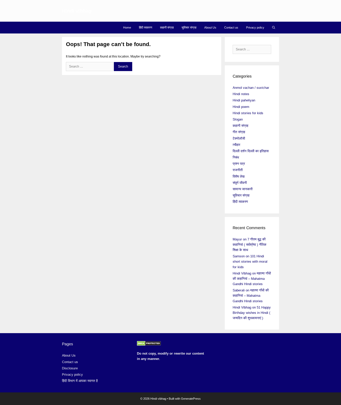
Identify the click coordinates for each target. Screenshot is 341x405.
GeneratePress (191, 398)
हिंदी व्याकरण (145, 27)
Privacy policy (255, 27)
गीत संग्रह (239, 132)
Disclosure (70, 368)
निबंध (236, 157)
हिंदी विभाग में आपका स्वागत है (80, 381)
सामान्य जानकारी (243, 189)
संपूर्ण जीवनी (240, 183)
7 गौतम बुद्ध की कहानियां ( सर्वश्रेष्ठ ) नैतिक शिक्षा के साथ (249, 244)
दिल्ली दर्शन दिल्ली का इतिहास (251, 151)
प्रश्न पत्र (239, 164)
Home (127, 27)
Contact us (231, 27)
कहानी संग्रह (167, 27)
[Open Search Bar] (273, 27)
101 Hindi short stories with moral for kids (250, 261)
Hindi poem (241, 107)
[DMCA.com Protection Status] (149, 345)
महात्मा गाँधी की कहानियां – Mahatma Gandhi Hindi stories (252, 279)
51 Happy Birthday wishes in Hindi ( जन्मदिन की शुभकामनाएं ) (252, 313)
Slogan (238, 119)
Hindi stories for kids (248, 113)
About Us (210, 27)
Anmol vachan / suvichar (251, 88)
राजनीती (238, 170)
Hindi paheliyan (244, 100)
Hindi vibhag (76, 11)
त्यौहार (236, 145)
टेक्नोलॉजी (239, 138)
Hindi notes (241, 94)
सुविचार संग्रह (189, 27)
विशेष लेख (239, 176)
